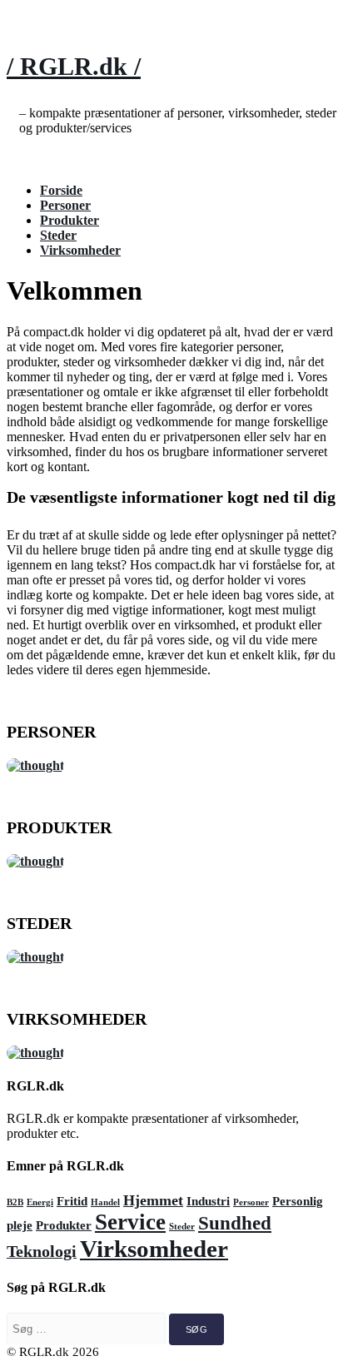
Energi (40, 1202)
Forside (61, 190)
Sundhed (234, 1223)
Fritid (72, 1201)
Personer (65, 205)
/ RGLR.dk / (74, 66)
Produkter (69, 220)
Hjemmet (153, 1200)
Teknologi (42, 1251)
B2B (15, 1202)
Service (130, 1222)
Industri (208, 1201)
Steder (58, 235)
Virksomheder (80, 250)
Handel (105, 1202)
